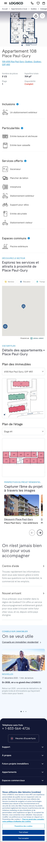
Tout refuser (23, 832)
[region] (23, 813)
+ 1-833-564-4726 (16, 728)
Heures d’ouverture (25, 738)
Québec (34, 9)
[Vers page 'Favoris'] (38, 3)
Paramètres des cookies (24, 826)
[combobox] (23, 371)
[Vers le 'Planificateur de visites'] (44, 3)
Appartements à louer (19, 9)
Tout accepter (23, 838)
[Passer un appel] (32, 3)
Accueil (5, 9)
